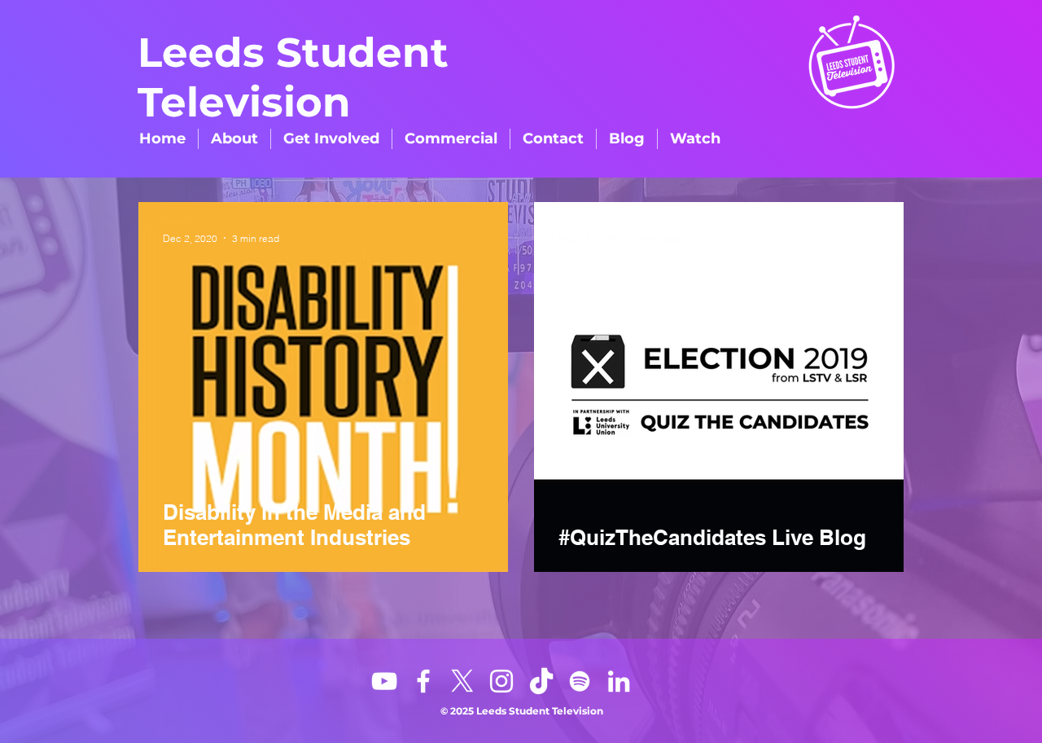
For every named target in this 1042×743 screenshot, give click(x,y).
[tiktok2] (540, 681)
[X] (462, 681)
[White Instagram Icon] (501, 681)
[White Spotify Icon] (579, 681)
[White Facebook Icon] (423, 681)
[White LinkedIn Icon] (618, 681)
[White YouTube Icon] (384, 681)
